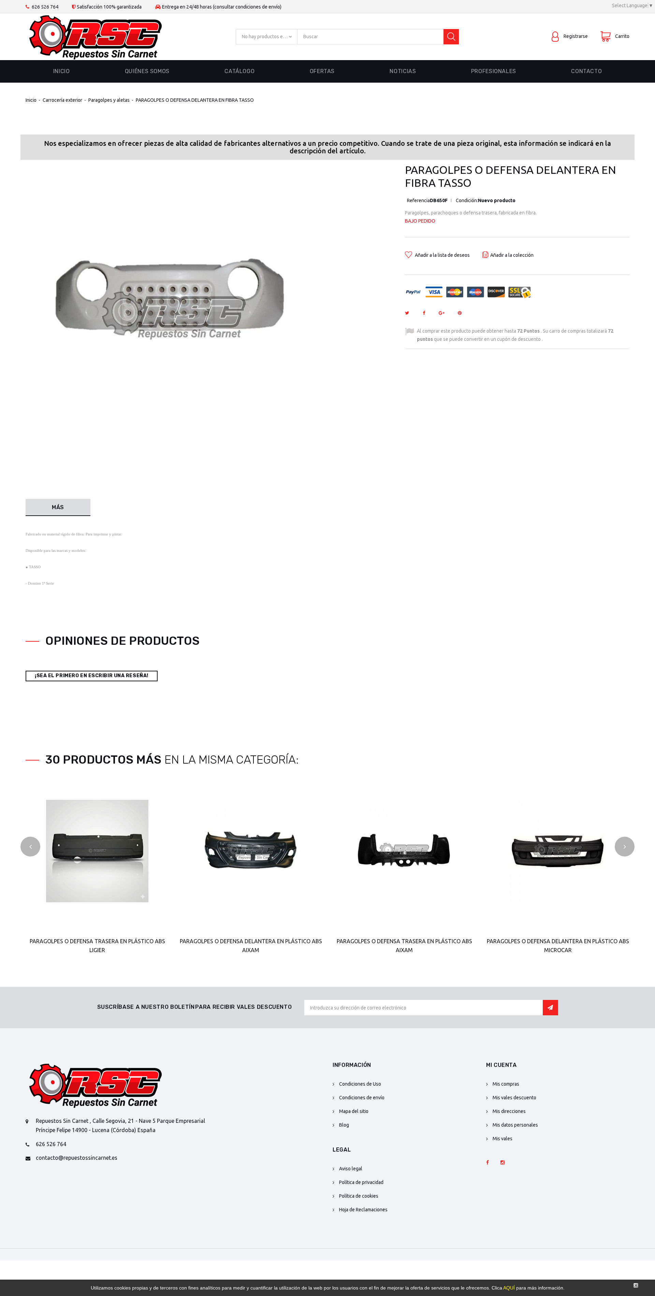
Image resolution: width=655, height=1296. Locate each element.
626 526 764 (45, 7)
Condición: (467, 200)
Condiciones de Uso (360, 1084)
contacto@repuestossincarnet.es (76, 1158)
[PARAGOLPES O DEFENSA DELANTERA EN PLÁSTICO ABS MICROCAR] (557, 851)
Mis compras (506, 1084)
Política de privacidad (361, 1182)
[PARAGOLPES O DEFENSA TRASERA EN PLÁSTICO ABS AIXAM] (404, 851)
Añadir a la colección (512, 255)
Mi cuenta (501, 1065)
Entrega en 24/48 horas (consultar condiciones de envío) (221, 7)
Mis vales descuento (514, 1097)
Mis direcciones (509, 1111)
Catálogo (239, 71)
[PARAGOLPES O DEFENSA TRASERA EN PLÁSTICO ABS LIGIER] (97, 851)
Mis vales (502, 1138)
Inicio (61, 71)
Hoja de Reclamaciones (363, 1209)
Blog (344, 1125)
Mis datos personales (515, 1125)
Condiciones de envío (361, 1097)
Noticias (403, 71)
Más (58, 507)
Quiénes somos (147, 71)
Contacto (586, 71)
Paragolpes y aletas (109, 100)
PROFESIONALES (493, 71)
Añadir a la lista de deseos (442, 255)
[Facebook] (487, 1163)
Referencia (418, 200)
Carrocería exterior (62, 100)
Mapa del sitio (353, 1111)
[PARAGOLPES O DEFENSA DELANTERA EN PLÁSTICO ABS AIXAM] (250, 851)
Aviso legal (350, 1168)
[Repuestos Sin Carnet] (95, 36)
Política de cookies (358, 1196)
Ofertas (322, 71)
